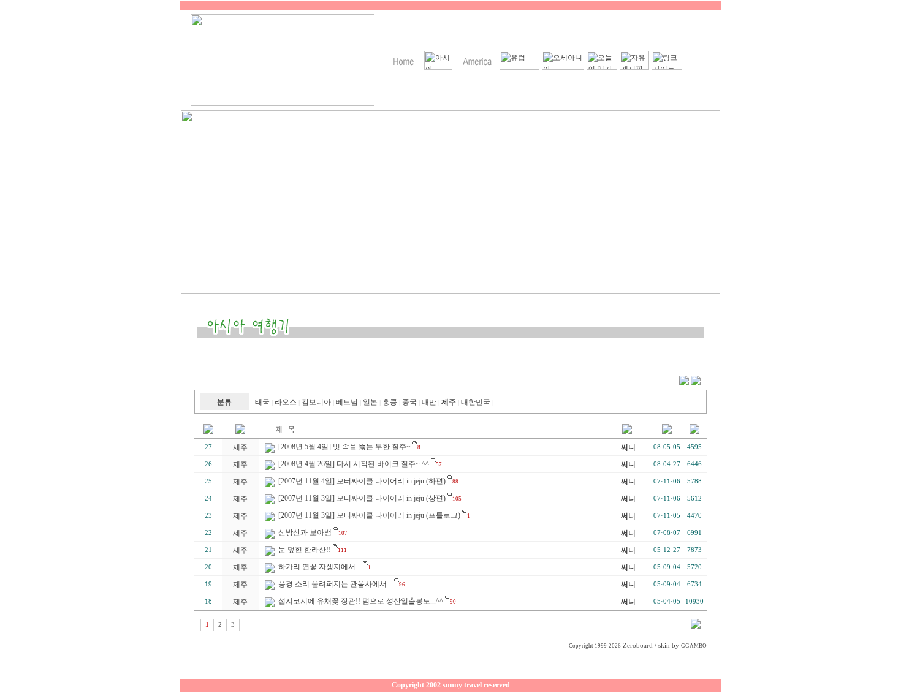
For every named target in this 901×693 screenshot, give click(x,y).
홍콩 (389, 402)
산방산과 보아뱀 (305, 532)
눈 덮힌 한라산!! (304, 549)
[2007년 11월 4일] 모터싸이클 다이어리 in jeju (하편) (362, 481)
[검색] (696, 626)
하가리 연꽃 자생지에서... (319, 566)
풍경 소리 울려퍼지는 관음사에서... (335, 584)
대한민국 (475, 402)
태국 (262, 402)
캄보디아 (316, 402)
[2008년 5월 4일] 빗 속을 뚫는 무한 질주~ (344, 446)
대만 (429, 402)
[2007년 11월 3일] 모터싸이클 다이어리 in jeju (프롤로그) (369, 515)
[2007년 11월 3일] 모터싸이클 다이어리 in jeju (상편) (362, 498)
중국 (409, 402)
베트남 (347, 402)
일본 (370, 402)
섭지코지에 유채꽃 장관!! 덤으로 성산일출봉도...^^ (360, 601)
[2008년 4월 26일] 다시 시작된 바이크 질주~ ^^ (353, 464)
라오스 (286, 402)
